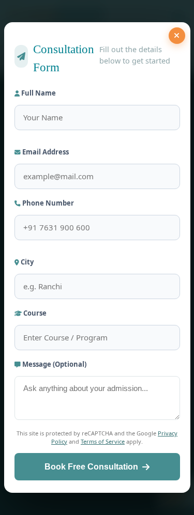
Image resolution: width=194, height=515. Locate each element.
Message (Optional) (53, 364)
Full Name (38, 93)
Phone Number (47, 203)
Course (34, 313)
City (26, 262)
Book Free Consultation (91, 466)
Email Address (45, 152)
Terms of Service (103, 441)
